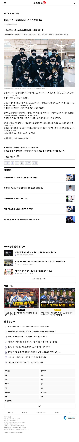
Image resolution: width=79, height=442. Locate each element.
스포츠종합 (15, 13)
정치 (6, 375)
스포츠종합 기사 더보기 (39, 279)
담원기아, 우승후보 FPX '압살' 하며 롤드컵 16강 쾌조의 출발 (23, 188)
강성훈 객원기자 (10, 157)
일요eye (7, 392)
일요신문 (39, 2)
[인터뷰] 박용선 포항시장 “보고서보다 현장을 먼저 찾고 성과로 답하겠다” (32, 331)
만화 (42, 397)
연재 (6, 397)
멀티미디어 (44, 392)
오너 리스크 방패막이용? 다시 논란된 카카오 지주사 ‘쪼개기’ (27, 336)
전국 (6, 388)
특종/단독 (43, 371)
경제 (42, 375)
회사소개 (10, 412)
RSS (70, 412)
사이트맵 (57, 412)
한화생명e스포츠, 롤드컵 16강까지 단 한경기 (18, 209)
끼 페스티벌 (8, 401)
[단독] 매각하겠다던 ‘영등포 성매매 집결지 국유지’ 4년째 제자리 (29, 347)
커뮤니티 (24, 412)
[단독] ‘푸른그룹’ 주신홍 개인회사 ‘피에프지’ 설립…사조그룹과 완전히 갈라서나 (34, 352)
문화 (42, 384)
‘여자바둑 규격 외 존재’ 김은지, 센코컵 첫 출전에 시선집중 (34, 271)
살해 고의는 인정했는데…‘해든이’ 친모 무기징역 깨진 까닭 (27, 357)
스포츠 (6, 13)
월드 (42, 388)
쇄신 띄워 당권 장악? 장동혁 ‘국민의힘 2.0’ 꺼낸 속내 (25, 362)
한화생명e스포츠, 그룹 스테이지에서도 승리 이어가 (20, 177)
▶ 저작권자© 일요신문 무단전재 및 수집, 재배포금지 (21, 147)
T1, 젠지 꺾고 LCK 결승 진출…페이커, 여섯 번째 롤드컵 (22, 219)
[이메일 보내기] (18, 156)
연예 (42, 379)
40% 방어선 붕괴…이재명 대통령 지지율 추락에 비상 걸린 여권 (28, 326)
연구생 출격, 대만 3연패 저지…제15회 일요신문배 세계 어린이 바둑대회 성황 (40, 261)
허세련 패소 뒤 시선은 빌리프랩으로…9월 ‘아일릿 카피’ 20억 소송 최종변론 (32, 342)
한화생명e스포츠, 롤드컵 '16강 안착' (16, 198)
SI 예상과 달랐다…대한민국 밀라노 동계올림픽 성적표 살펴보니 (35, 252)
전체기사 (7, 371)
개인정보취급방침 (40, 412)
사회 (6, 379)
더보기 (39, 406)
